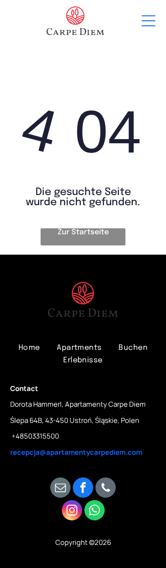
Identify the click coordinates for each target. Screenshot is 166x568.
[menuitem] (29, 347)
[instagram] (72, 511)
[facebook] (83, 488)
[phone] (105, 488)
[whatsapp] (94, 511)
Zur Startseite (83, 232)
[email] (60, 488)
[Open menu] (148, 21)
